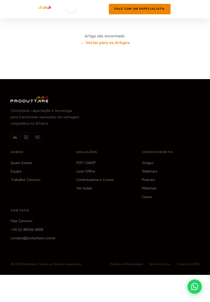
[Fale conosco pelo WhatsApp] (194, 286)
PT (71, 9)
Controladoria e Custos (95, 179)
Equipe (16, 171)
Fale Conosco (21, 221)
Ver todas (84, 188)
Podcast (148, 179)
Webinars (150, 171)
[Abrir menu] (177, 9)
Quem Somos (21, 162)
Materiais (149, 188)
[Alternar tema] (102, 9)
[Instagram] (26, 137)
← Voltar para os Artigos (105, 43)
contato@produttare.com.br (33, 238)
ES (89, 9)
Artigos (148, 162)
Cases (147, 197)
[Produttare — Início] (30, 9)
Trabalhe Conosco (25, 179)
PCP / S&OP (86, 162)
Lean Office (85, 171)
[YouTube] (37, 137)
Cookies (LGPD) (188, 264)
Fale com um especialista (139, 9)
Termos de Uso (160, 264)
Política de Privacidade (126, 264)
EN (80, 9)
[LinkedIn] (14, 137)
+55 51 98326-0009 (26, 229)
